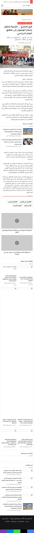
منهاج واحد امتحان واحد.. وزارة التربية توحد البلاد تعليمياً (26, 279)
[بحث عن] (32, 6)
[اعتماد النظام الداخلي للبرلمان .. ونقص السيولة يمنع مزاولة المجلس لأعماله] (28, 497)
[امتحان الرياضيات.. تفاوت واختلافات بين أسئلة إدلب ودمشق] (8, 352)
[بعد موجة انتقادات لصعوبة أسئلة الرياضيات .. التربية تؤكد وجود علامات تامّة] (25, 352)
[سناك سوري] (26, 5)
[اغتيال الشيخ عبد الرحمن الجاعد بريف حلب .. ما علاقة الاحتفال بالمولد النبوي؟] (28, 480)
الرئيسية (29, 19)
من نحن (27, 521)
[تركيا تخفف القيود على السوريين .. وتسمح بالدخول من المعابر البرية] (28, 473)
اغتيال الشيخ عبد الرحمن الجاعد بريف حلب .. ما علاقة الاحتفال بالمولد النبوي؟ (11, 480)
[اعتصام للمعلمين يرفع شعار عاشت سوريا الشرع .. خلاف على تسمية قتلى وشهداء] (28, 141)
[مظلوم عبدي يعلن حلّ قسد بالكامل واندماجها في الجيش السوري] (28, 489)
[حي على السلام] (17, 12)
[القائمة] (2, 6)
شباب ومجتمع (21, 23)
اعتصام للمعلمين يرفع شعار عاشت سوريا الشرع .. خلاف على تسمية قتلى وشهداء (12, 142)
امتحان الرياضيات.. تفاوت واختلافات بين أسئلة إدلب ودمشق (9, 421)
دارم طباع (27, 205)
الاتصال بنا (7, 521)
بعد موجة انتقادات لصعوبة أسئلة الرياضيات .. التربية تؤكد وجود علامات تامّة (25, 421)
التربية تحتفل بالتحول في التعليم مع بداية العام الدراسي (15, 196)
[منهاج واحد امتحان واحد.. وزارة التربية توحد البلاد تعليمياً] (25, 271)
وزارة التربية (16, 205)
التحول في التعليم (25, 202)
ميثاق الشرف (21, 521)
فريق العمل (14, 521)
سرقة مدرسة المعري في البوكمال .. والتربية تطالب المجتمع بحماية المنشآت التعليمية (12, 132)
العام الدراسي (12, 202)
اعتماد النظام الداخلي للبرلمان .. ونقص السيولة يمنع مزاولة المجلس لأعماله (12, 497)
